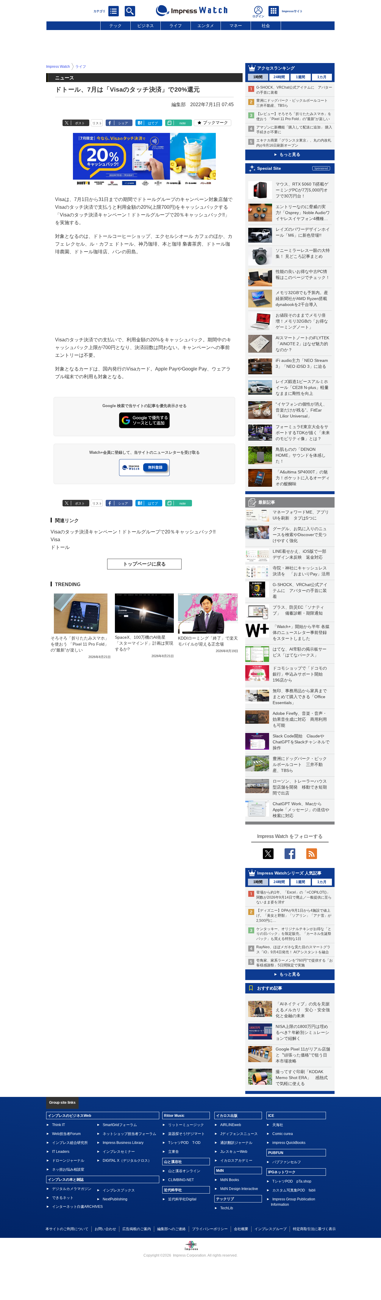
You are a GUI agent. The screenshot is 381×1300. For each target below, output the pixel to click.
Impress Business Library (123, 1143)
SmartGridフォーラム (120, 1125)
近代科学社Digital (182, 1199)
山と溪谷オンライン (184, 1171)
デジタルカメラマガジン (71, 1189)
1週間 (300, 77)
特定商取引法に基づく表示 (314, 1229)
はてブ (153, 123)
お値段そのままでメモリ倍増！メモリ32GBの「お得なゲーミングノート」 (302, 321)
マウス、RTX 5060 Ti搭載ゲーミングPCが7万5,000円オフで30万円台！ (302, 190)
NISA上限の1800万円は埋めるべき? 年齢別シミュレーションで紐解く (302, 1032)
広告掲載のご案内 (136, 1229)
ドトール (60, 547)
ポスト (80, 123)
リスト (97, 123)
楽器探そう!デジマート (186, 1134)
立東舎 (173, 1152)
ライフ (175, 25)
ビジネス (145, 25)
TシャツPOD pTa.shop (291, 1181)
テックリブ (225, 1199)
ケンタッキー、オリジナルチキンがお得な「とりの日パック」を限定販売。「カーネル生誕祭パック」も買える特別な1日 (293, 934)
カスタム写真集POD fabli (294, 1190)
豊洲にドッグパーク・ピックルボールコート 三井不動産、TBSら (300, 764)
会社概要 (241, 1229)
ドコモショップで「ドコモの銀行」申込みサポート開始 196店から (300, 674)
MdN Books (229, 1180)
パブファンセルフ (286, 1162)
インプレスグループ (270, 1229)
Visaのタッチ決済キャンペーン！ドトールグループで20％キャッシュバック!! (133, 531)
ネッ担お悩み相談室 (68, 1169)
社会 (266, 25)
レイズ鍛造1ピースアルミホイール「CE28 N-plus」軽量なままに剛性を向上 (302, 387)
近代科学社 (173, 1190)
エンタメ (205, 25)
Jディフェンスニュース (239, 1134)
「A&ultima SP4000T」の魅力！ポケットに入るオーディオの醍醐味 (303, 478)
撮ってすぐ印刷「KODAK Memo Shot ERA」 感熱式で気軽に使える (302, 1077)
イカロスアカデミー (236, 1160)
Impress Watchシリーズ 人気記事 (289, 873)
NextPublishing (115, 1199)
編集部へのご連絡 (171, 1229)
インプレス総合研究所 (70, 1143)
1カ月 (322, 77)
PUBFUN (275, 1153)
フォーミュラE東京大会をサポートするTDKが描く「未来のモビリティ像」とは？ (303, 432)
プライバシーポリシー (210, 1229)
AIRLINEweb (230, 1125)
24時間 (279, 77)
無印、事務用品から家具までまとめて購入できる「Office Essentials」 (300, 696)
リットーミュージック (186, 1125)
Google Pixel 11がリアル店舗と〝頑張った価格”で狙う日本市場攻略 (303, 1055)
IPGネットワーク (282, 1172)
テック (115, 25)
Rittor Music (174, 1116)
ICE (271, 1116)
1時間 (258, 77)
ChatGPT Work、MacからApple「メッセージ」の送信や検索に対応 (301, 809)
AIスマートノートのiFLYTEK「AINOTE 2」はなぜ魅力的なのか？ (302, 343)
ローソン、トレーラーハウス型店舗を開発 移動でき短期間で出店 (300, 787)
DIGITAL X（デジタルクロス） (127, 1160)
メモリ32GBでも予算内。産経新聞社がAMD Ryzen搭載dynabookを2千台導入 (302, 298)
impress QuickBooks (288, 1143)
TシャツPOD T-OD (184, 1143)
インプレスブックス (119, 1190)
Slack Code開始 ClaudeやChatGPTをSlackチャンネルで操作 (301, 742)
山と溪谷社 (173, 1162)
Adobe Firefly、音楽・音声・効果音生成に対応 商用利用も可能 (300, 719)
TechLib (226, 1208)
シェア (123, 123)
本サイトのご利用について (67, 1229)
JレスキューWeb (233, 1152)
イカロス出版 (227, 1116)
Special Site (269, 168)
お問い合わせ (105, 1229)
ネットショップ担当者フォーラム (129, 1134)
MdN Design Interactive (239, 1189)
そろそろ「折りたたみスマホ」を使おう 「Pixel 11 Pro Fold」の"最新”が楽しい (80, 644)
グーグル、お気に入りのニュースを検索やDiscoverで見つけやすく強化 (300, 534)
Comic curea (282, 1134)
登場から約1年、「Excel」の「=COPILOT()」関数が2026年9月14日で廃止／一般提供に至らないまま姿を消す (294, 897)
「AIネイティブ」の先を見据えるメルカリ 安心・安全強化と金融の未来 (303, 1009)
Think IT (58, 1125)
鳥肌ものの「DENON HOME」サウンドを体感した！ (301, 455)
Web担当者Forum (66, 1134)
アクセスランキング (276, 68)
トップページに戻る (144, 563)
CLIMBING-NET (181, 1180)
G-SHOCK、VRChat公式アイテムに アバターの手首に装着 (300, 590)
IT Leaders (60, 1152)
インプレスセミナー (119, 1152)
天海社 (277, 1125)
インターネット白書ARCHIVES (77, 1207)
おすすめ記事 (269, 988)
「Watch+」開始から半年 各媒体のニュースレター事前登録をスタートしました (301, 632)
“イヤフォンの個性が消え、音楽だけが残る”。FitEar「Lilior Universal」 (301, 410)
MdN (220, 1171)
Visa (55, 539)
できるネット (63, 1198)
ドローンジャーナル (68, 1160)
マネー (235, 25)
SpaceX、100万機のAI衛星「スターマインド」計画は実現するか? (144, 643)
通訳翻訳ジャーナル (236, 1143)
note (182, 123)
